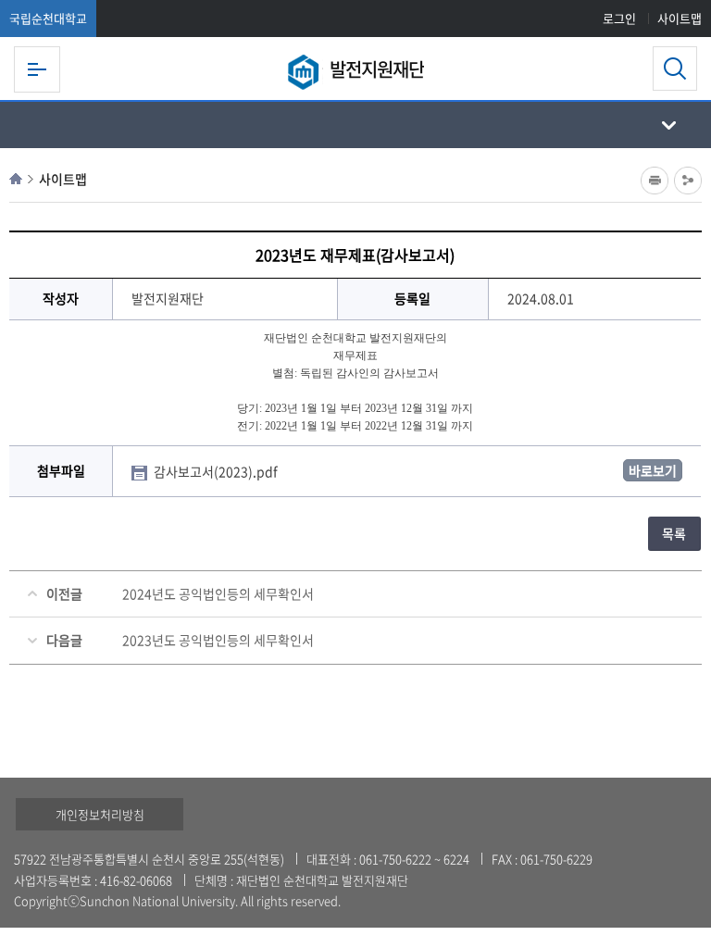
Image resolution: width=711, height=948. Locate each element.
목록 (674, 533)
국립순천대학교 (48, 18)
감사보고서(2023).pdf (217, 471)
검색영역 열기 (675, 68)
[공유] (688, 180)
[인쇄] (654, 180)
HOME (15, 178)
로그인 (619, 18)
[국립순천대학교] (305, 72)
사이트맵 (679, 18)
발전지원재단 (377, 69)
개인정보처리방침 (100, 814)
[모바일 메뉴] (37, 69)
